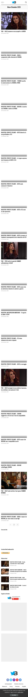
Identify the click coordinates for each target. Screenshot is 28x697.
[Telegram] (20, 679)
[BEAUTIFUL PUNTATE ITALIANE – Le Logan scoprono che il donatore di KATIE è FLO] (14, 147)
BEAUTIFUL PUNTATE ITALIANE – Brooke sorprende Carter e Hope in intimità (17, 562)
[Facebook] (7, 679)
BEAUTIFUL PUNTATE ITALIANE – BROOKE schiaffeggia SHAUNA (11, 466)
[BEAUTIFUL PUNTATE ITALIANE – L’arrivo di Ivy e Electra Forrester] (5, 587)
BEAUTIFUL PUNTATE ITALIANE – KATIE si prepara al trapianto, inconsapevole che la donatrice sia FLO (14, 236)
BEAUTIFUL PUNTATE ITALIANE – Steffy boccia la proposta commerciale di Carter (18, 578)
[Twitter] (10, 679)
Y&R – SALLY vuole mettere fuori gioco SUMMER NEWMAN (13, 492)
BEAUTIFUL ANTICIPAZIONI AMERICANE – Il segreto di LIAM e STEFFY (13, 313)
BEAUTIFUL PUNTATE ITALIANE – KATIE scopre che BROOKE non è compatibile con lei (13, 440)
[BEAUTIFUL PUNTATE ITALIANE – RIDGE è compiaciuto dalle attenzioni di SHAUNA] (14, 44)
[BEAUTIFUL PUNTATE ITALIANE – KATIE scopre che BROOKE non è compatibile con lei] (14, 429)
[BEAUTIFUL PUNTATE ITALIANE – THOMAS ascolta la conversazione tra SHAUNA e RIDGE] (14, 70)
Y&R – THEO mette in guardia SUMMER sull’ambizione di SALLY (11, 262)
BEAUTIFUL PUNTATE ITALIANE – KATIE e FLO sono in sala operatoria (13, 210)
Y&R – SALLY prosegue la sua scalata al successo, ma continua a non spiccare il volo (14, 389)
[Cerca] (26, 2)
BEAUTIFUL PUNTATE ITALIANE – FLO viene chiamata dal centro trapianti (11, 339)
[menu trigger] (3, 2)
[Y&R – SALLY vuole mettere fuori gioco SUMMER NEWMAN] (14, 480)
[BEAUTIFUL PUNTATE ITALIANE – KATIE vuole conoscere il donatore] (14, 173)
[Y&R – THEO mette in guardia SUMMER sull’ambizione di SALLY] (14, 250)
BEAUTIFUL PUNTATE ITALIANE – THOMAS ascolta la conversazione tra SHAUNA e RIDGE (13, 82)
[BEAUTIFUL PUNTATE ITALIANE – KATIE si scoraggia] (14, 353)
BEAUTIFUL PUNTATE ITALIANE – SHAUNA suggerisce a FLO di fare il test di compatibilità (13, 415)
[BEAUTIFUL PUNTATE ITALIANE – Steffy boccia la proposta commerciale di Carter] (5, 579)
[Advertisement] (14, 617)
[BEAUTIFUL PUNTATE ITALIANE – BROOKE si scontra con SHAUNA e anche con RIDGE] (14, 96)
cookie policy (20, 692)
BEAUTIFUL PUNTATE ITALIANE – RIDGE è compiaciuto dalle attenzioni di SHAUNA (11, 56)
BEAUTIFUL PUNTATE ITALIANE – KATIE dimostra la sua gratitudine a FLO (13, 133)
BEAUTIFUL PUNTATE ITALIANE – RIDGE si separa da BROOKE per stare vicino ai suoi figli (14, 518)
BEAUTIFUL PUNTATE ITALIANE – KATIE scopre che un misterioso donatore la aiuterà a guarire (13, 288)
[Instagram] (14, 679)
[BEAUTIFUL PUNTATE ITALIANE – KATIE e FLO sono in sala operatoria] (14, 199)
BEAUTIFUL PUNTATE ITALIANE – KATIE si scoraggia (13, 364)
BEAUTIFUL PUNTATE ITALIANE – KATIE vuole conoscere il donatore (12, 185)
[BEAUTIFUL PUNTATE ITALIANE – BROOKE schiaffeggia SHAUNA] (14, 455)
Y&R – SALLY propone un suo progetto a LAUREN (13, 31)
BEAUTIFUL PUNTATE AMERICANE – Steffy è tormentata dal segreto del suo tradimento (18, 570)
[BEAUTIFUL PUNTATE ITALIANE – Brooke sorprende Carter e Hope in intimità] (5, 564)
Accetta (14, 695)
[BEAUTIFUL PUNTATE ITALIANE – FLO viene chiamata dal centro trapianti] (14, 328)
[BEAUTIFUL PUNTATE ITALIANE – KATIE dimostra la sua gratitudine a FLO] (14, 122)
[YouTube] (17, 679)
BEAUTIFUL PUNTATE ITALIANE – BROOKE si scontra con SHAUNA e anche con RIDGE (14, 107)
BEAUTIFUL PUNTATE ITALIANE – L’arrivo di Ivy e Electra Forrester (18, 586)
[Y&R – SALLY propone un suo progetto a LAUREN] (14, 21)
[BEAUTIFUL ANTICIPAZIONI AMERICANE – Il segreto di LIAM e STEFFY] (14, 302)
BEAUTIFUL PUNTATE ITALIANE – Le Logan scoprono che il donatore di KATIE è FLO (14, 159)
